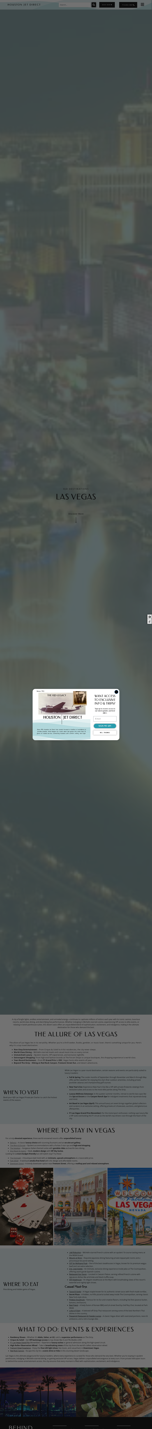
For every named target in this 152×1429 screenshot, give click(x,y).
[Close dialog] (116, 692)
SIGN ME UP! (105, 726)
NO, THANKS (105, 732)
